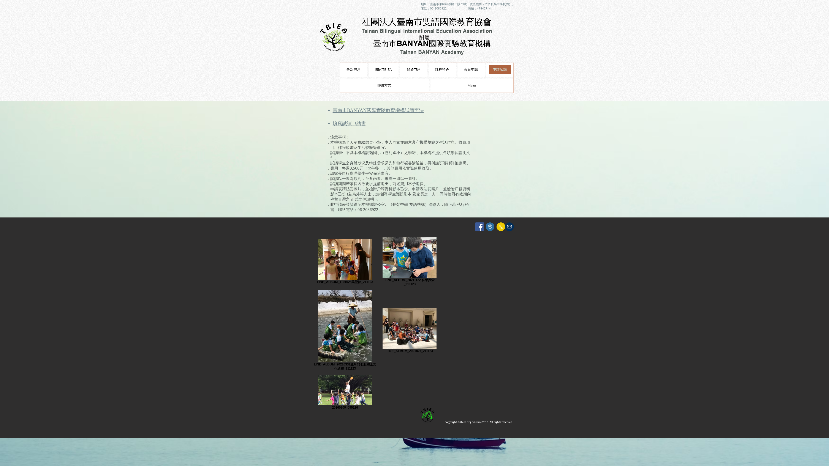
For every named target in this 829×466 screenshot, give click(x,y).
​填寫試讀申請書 (349, 123)
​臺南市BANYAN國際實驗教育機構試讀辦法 (378, 110)
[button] (442, 70)
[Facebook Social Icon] (479, 226)
